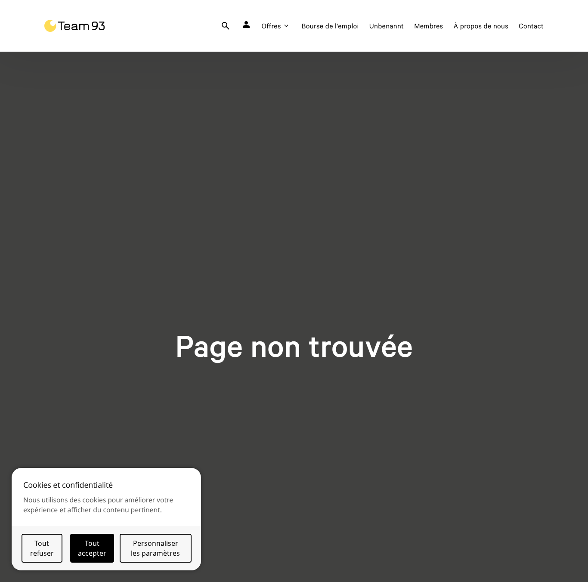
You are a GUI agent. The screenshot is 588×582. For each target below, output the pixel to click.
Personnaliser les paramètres (155, 548)
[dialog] (106, 519)
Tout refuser (42, 548)
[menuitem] (226, 26)
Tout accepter (92, 548)
